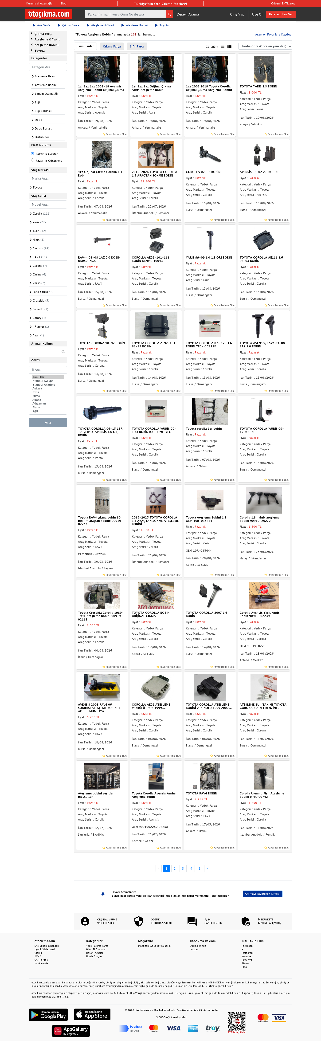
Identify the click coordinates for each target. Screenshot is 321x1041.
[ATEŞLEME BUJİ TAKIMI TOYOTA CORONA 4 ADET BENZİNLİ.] (264, 687)
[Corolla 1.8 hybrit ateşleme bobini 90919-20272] (264, 500)
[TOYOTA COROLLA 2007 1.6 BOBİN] (210, 595)
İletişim (194, 949)
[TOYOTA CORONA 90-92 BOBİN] (102, 325)
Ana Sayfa (43, 25)
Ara (48, 422)
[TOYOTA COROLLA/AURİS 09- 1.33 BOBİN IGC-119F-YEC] (156, 411)
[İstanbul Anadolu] (48, 385)
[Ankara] (48, 388)
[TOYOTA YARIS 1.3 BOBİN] (264, 69)
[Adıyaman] (48, 403)
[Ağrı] (48, 411)
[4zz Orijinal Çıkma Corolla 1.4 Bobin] (102, 154)
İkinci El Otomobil (96, 949)
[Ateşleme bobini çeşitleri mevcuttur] (102, 776)
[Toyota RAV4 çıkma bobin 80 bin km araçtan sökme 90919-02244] (102, 500)
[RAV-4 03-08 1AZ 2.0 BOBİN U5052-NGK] (102, 240)
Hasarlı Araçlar (94, 952)
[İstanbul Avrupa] (48, 381)
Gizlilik (39, 952)
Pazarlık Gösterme (49, 160)
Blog (63, 3)
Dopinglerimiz (198, 945)
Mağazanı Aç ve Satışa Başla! (154, 945)
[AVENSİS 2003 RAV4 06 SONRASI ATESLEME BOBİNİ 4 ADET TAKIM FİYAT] (102, 687)
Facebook (247, 945)
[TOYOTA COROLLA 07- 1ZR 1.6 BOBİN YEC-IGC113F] (210, 325)
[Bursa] (48, 396)
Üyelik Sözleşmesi (45, 949)
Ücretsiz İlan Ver (281, 14)
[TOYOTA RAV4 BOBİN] (210, 776)
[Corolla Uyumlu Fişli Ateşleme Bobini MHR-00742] (264, 776)
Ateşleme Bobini (137, 25)
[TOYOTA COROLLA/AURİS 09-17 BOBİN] (264, 411)
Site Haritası (41, 960)
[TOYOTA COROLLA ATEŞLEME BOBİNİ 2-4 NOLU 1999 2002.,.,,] (210, 687)
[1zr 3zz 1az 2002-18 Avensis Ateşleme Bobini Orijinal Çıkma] (102, 69)
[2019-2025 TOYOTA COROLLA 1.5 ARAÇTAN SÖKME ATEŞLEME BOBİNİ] (156, 500)
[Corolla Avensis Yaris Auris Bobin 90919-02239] (264, 595)
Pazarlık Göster (47, 154)
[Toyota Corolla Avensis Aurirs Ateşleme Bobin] (156, 776)
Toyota (164, 25)
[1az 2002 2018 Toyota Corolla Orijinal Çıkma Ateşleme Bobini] (210, 69)
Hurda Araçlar (94, 956)
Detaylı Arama (188, 14)
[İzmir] (48, 392)
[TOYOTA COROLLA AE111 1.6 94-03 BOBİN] (264, 240)
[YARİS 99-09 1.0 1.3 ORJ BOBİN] (210, 240)
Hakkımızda (41, 963)
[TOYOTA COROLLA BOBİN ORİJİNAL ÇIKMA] (156, 595)
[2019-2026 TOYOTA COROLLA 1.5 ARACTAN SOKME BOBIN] (156, 154)
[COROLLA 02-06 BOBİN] (210, 154)
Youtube (246, 956)
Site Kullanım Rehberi (47, 945)
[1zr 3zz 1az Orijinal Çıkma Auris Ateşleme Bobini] (156, 69)
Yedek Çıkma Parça (97, 945)
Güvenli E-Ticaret (283, 3)
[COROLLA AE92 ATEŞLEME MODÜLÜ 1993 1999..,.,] (156, 687)
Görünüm (212, 46)
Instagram (247, 952)
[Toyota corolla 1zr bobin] (210, 411)
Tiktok (245, 963)
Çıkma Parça (70, 25)
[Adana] (48, 400)
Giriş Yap (237, 14)
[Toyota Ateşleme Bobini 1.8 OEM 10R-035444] (210, 500)
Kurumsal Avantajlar (40, 3)
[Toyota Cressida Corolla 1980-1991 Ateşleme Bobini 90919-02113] (102, 595)
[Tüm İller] (48, 377)
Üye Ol (257, 14)
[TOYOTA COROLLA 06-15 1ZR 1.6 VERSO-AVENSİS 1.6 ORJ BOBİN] (102, 411)
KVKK (38, 956)
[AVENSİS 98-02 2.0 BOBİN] (264, 154)
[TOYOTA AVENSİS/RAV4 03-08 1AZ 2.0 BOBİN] (264, 325)
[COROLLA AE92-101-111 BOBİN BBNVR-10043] (156, 240)
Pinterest (247, 960)
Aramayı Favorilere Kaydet (262, 894)
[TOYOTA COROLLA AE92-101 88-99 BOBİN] (156, 325)
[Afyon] (48, 407)
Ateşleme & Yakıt (102, 25)
